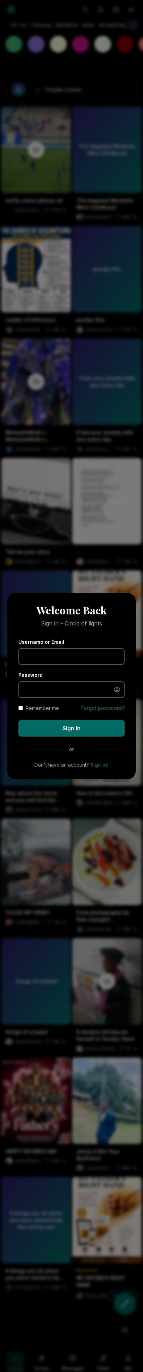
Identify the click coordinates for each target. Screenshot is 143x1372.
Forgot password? (103, 708)
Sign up (99, 765)
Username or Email (41, 642)
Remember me (42, 708)
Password (30, 675)
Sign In (71, 728)
